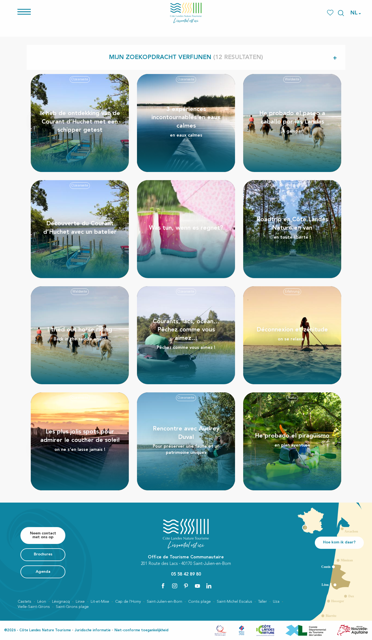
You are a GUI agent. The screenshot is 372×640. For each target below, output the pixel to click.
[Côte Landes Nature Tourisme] (186, 13)
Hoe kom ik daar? (339, 542)
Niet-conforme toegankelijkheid (141, 630)
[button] (341, 13)
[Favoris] (330, 13)
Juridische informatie (93, 630)
